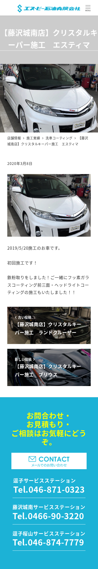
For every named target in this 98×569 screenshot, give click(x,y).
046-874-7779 (56, 542)
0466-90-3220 (56, 515)
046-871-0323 (56, 489)
